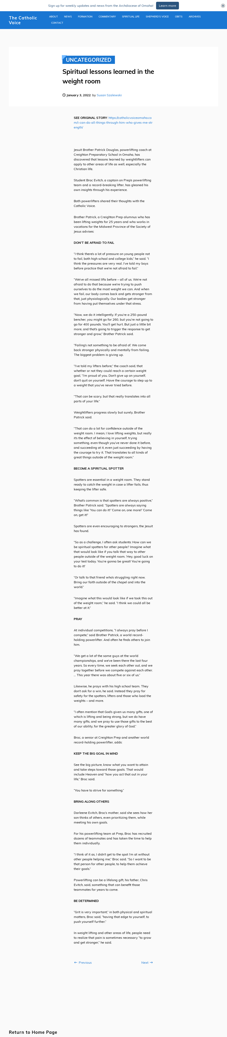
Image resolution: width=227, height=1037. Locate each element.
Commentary (107, 16)
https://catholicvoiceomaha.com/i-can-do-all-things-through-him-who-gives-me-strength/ (113, 122)
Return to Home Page (33, 1032)
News (68, 16)
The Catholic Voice (23, 20)
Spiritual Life (131, 16)
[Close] (223, 5)
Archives (195, 16)
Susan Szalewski (109, 95)
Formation (85, 16)
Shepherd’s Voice (157, 16)
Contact (57, 22)
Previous (85, 962)
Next (145, 962)
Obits (178, 16)
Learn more (167, 6)
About (53, 16)
